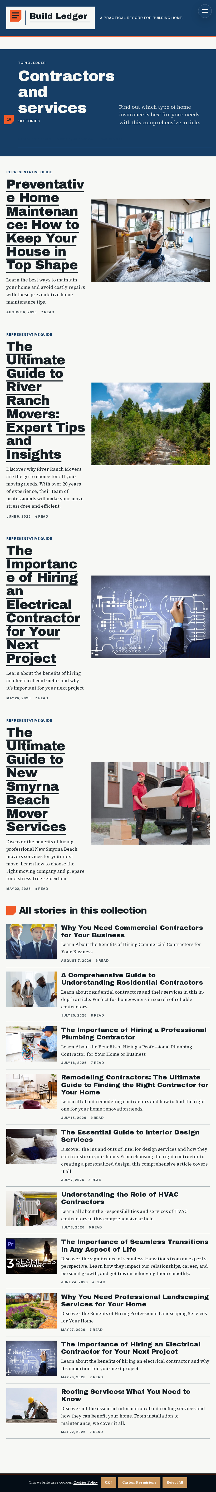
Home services (110, 139)
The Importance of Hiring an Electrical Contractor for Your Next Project (43, 604)
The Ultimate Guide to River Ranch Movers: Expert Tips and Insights (45, 400)
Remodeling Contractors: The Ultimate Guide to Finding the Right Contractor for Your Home (134, 1085)
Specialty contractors (75, 139)
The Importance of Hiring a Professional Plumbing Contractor (134, 1033)
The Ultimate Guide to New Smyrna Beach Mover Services (36, 780)
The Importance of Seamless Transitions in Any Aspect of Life (135, 1245)
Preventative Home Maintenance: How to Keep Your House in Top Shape (45, 224)
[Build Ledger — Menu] (205, 11)
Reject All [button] (175, 1482)
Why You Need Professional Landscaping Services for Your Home (135, 1300)
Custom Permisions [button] (139, 1482)
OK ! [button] (108, 1482)
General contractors (34, 139)
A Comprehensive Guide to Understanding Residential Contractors (132, 978)
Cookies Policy (85, 1482)
